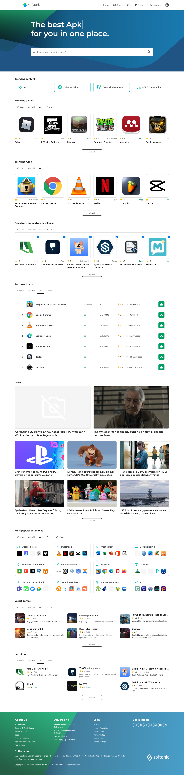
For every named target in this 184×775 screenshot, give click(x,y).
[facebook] (135, 725)
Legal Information (101, 728)
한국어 (81, 756)
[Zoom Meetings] (32, 588)
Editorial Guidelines (22, 738)
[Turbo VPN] (84, 588)
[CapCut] (78, 553)
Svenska (121, 756)
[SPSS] (143, 553)
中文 (41, 759)
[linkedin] (155, 725)
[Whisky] (150, 571)
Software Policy (60, 736)
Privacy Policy (99, 735)
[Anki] (32, 571)
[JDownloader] (117, 588)
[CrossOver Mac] (45, 553)
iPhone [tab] (49, 107)
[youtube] (160, 725)
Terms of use (99, 731)
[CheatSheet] (39, 553)
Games (120, 5)
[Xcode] (150, 553)
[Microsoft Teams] (19, 588)
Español (38, 756)
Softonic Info (20, 724)
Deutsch (23, 756)
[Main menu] (17, 5)
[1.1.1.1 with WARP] (71, 588)
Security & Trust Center (24, 728)
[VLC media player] (58, 553)
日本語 (75, 756)
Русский (114, 756)
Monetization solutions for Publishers (64, 725)
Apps (107, 5)
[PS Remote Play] (163, 571)
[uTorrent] (98, 588)
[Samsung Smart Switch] (78, 571)
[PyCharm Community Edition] (156, 553)
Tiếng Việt (34, 759)
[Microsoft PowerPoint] (111, 553)
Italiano (69, 756)
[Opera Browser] (117, 571)
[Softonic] (32, 5)
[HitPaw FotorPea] (163, 588)
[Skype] (45, 588)
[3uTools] (26, 553)
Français (45, 756)
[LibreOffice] (124, 553)
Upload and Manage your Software (64, 731)
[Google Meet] (39, 588)
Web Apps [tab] (60, 537)
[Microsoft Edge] (111, 571)
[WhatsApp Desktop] (26, 588)
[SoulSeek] (124, 588)
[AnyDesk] (137, 553)
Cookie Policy (99, 738)
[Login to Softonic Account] (167, 5)
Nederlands (90, 756)
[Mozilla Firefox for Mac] (124, 571)
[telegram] (165, 725)
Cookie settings (100, 742)
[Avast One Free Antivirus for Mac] (58, 588)
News (140, 5)
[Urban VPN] (78, 588)
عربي (17, 756)
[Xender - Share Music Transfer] (84, 571)
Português (105, 756)
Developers (155, 5)
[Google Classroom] (19, 571)
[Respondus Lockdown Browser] (98, 571)
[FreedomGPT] (150, 588)
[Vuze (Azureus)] (104, 588)
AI (130, 5)
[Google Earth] (39, 571)
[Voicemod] (156, 588)
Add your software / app (25, 742)
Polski (98, 756)
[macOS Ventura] (163, 553)
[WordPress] (143, 571)
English (31, 756)
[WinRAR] (32, 553)
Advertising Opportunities (64, 740)
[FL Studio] (71, 553)
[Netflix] (65, 553)
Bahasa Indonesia (57, 756)
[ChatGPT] (137, 588)
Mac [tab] (40, 107)
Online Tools (20, 745)
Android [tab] (31, 107)
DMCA (96, 724)
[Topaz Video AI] (143, 588)
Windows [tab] (20, 107)
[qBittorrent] (111, 588)
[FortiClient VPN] (65, 588)
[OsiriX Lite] (137, 571)
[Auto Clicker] (58, 571)
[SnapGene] (156, 571)
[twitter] (150, 725)
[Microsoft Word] (98, 553)
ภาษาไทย (18, 759)
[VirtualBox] (71, 571)
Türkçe (26, 759)
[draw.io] (45, 571)
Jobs (17, 735)
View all (92, 152)
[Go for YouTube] (26, 571)
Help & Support (21, 731)
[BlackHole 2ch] (19, 553)
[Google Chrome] (104, 571)
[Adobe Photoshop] (84, 553)
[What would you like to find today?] (149, 52)
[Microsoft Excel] (104, 553)
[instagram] (140, 725)
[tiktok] (145, 725)
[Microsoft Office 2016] (117, 553)
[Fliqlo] (65, 571)
